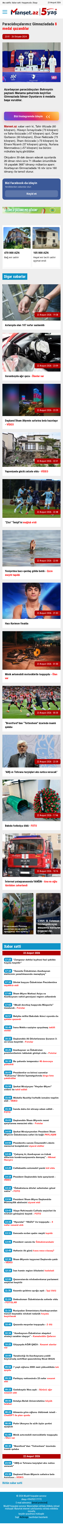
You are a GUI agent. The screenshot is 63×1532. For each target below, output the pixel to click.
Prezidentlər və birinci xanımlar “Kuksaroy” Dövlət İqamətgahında (29, 1075)
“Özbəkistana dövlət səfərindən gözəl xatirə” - (29, 1189)
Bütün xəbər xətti (12, 1483)
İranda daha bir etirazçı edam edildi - (29, 1110)
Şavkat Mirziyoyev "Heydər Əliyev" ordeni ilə (28, 1088)
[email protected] (39, 1502)
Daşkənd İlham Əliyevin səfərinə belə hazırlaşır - (29, 1476)
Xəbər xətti (16, 2)
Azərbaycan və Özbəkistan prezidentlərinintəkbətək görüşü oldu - (30, 1051)
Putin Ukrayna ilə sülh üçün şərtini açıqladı (28, 1425)
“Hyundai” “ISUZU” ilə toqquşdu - (28, 1223)
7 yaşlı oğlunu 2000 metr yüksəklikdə (31, 1368)
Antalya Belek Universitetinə (28, 1402)
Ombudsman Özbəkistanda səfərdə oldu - (31, 1301)
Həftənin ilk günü (29, 1250)
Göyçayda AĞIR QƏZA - (30, 1346)
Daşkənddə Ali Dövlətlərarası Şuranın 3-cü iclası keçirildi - (31, 1040)
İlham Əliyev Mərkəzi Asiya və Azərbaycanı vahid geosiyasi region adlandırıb (30, 995)
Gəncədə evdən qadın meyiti (29, 1233)
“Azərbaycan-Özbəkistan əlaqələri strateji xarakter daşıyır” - (30, 1335)
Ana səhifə (6, 2)
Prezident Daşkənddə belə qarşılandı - (30, 1178)
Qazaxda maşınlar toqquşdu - (28, 1324)
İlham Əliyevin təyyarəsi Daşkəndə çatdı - (31, 1261)
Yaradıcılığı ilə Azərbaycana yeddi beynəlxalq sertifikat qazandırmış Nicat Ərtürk (30, 1357)
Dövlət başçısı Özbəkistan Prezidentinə (31, 984)
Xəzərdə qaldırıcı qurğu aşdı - (31, 1290)
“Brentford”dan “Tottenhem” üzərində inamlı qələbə (30, 1447)
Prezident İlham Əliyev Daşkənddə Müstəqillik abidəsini (27, 1201)
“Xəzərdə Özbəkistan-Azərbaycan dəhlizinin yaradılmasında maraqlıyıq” (27, 972)
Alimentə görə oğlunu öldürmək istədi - (30, 1414)
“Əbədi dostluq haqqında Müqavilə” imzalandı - (28, 1006)
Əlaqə (34, 2)
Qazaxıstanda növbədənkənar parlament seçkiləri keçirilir (31, 1281)
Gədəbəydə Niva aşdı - (28, 1391)
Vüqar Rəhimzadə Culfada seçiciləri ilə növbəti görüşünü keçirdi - (30, 1212)
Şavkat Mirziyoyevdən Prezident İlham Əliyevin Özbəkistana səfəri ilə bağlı (30, 1133)
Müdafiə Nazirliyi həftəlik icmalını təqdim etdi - (31, 1099)
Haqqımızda (27, 2)
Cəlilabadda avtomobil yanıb (30, 1168)
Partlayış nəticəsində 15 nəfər (29, 1380)
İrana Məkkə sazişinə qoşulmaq (29, 1029)
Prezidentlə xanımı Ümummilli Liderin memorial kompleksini (29, 1144)
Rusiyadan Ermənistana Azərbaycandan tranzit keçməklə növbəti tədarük (30, 1313)
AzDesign (24, 1517)
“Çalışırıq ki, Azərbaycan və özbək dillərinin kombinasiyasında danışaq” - (30, 1157)
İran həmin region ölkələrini (29, 1270)
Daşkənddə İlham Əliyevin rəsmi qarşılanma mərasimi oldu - (26, 1122)
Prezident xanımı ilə (29, 1241)
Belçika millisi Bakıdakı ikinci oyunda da (31, 1017)
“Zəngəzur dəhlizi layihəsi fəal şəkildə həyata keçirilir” (30, 961)
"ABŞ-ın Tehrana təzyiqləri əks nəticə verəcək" (29, 1464)
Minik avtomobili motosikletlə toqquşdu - (31, 1436)
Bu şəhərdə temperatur (28, 1063)
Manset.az (10, 126)
